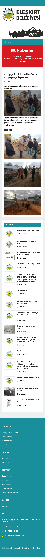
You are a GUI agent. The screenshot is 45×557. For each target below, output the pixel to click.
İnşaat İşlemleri (7, 488)
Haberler (10, 58)
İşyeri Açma (6, 480)
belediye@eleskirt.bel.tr (15, 536)
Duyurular (5, 462)
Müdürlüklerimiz (7, 445)
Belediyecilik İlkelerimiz (10, 433)
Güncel (29, 56)
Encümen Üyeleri (8, 441)
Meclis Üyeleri (7, 437)
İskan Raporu (6, 484)
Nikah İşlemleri (7, 476)
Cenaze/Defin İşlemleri (10, 492)
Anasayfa (17, 56)
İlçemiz (4, 506)
